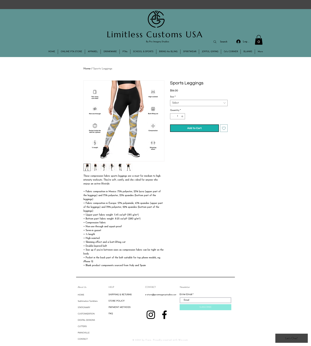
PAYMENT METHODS (120, 307)
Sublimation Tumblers (88, 301)
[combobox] (199, 103)
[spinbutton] (177, 116)
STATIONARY (84, 307)
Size (173, 97)
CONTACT (83, 339)
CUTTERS (82, 326)
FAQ (111, 314)
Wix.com (183, 340)
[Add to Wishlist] (224, 128)
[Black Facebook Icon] (164, 314)
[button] (259, 40)
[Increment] (182, 116)
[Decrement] (173, 116)
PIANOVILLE (84, 332)
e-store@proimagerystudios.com (161, 295)
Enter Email (186, 294)
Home (87, 68)
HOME (81, 294)
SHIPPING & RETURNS (120, 295)
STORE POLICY (117, 301)
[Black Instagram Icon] (150, 314)
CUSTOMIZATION (86, 313)
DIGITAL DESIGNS (86, 320)
